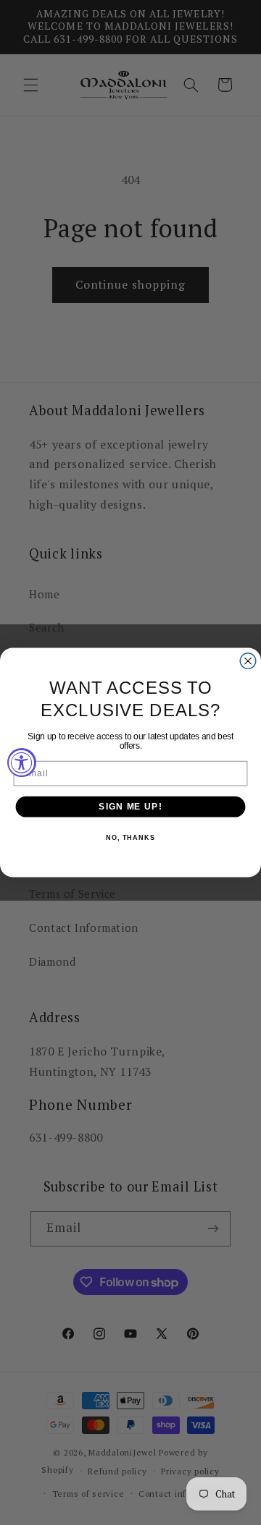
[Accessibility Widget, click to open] (21, 762)
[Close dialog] (248, 661)
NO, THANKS (130, 838)
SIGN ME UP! (130, 806)
